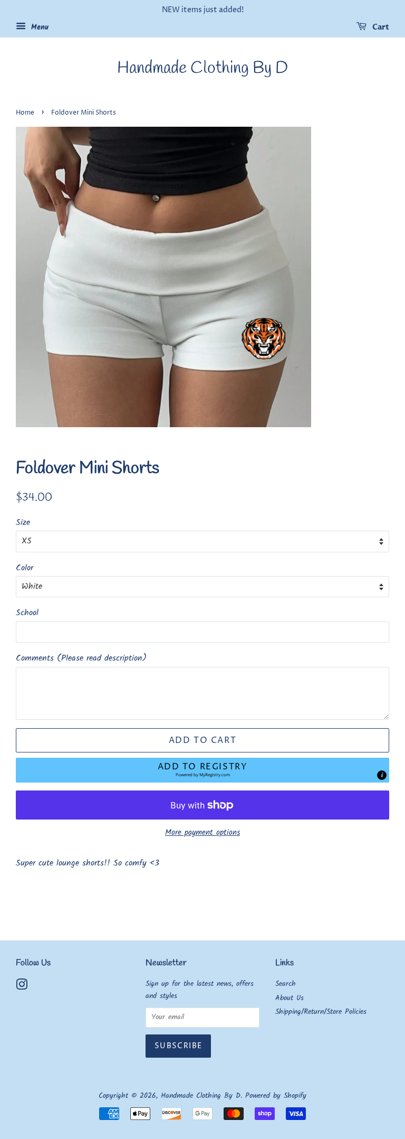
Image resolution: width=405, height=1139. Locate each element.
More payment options (202, 832)
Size (23, 522)
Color (24, 568)
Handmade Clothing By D (202, 69)
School (27, 612)
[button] (202, 770)
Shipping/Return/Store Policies (321, 1012)
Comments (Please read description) (81, 658)
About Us (289, 998)
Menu (38, 27)
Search (285, 984)
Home (25, 112)
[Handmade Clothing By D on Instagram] (21, 987)
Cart (380, 27)
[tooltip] (382, 775)
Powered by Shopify (275, 1096)
